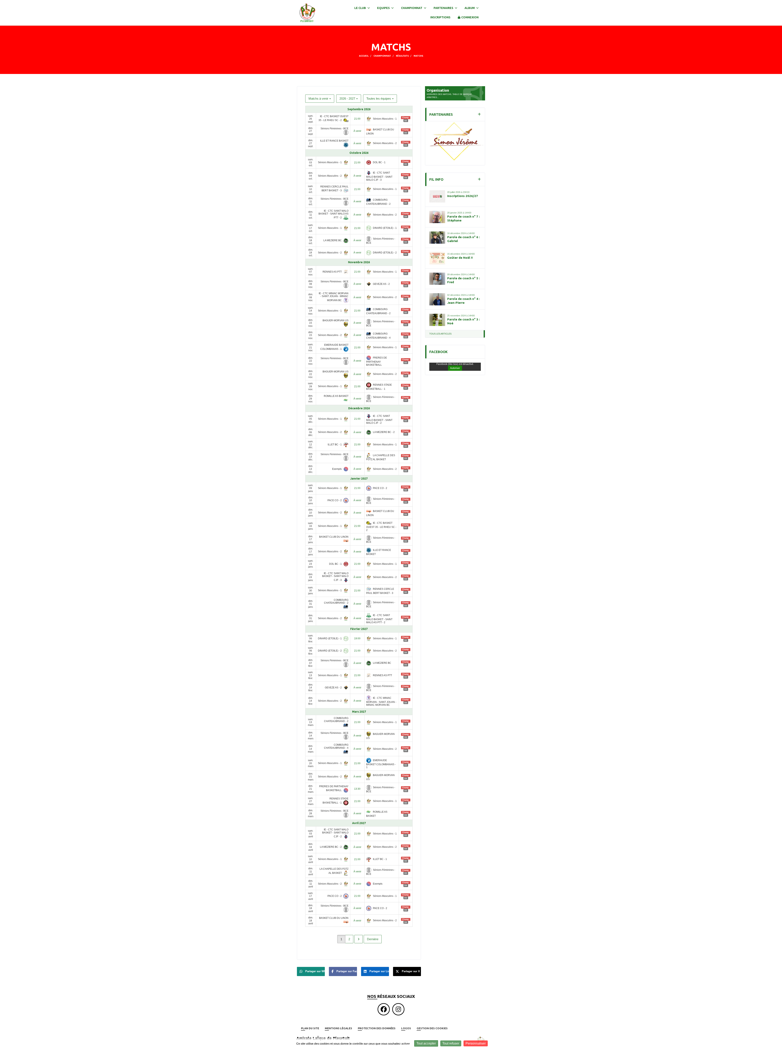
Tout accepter (426, 1043)
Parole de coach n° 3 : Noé (463, 317)
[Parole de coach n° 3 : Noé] (437, 315)
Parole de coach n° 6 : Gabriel (463, 235)
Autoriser (455, 363)
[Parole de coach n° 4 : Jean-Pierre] (437, 295)
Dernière (372, 939)
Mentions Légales (338, 1028)
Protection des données (376, 1028)
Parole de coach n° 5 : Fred (463, 276)
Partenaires (444, 8)
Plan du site (310, 1028)
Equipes (383, 8)
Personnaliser (476, 1043)
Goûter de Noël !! (460, 253)
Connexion (470, 17)
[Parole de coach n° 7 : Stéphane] (437, 213)
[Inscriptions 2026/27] (437, 192)
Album (470, 8)
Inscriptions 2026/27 (462, 191)
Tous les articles (440, 329)
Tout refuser (450, 1043)
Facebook (438, 347)
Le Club (360, 8)
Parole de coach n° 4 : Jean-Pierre (463, 296)
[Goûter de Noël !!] (437, 254)
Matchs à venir (318, 98)
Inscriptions (440, 17)
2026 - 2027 (347, 98)
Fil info (436, 175)
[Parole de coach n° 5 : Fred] (437, 274)
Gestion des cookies (432, 1028)
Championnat (412, 8)
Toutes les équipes (378, 98)
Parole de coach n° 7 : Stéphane (463, 214)
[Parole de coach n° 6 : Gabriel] (437, 233)
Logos (406, 1028)
